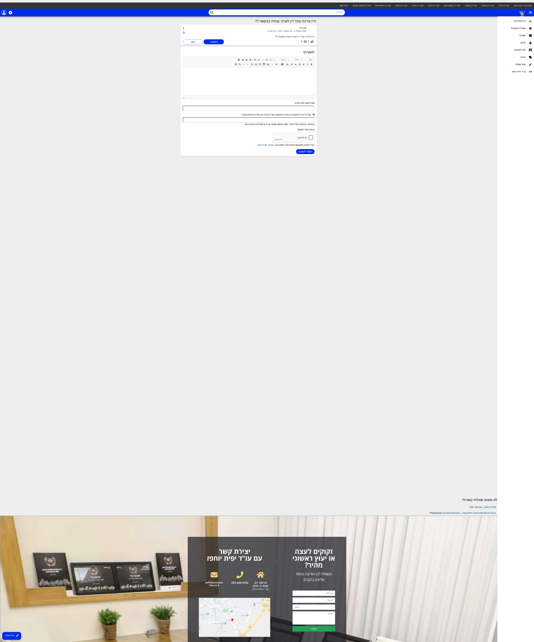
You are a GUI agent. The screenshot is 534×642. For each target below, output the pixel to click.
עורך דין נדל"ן (503, 5)
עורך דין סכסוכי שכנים (362, 5)
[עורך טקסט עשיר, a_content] (248, 81)
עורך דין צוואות (487, 5)
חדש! (523, 43)
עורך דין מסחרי (471, 5)
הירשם (261, 145)
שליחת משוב (490, 507)
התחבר (270, 145)
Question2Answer (451, 513)
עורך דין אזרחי (418, 5)
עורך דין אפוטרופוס (383, 5)
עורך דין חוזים (433, 5)
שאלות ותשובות (518, 28)
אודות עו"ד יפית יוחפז (523, 5)
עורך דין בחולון (401, 5)
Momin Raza (489, 513)
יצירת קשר (344, 5)
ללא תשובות (520, 50)
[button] (306, 60)
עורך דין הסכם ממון (452, 5)
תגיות (523, 57)
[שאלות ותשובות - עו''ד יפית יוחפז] (522, 16)
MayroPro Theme (471, 513)
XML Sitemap (475, 507)
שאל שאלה (12, 635)
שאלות (522, 35)
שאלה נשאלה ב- (299, 31)
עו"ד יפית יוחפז (519, 71)
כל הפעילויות (520, 21)
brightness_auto (10, 13)
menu (530, 12)
